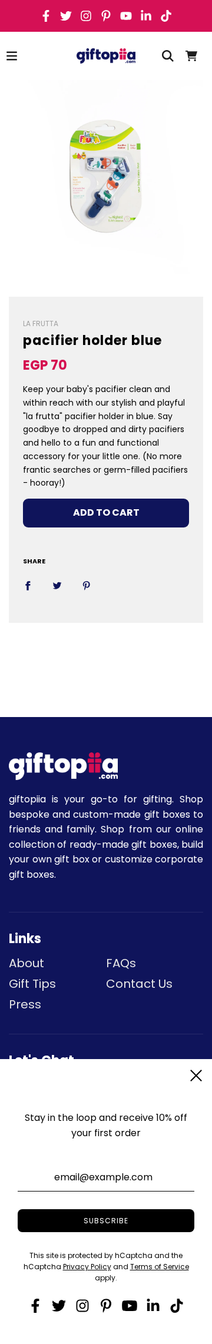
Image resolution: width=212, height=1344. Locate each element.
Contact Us (139, 983)
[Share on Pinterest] (86, 585)
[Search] (168, 56)
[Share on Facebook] (27, 585)
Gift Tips (32, 983)
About (26, 963)
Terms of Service (159, 1267)
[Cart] (191, 56)
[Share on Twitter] (57, 585)
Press (25, 1004)
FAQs (121, 963)
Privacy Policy (87, 1267)
